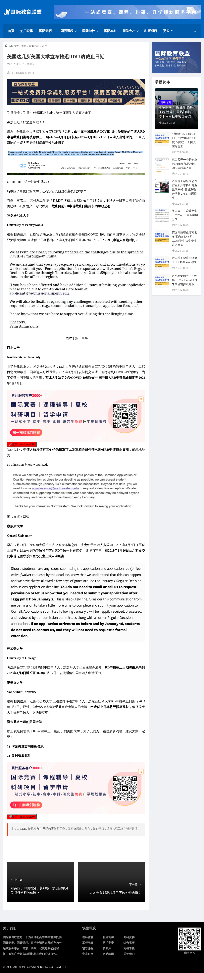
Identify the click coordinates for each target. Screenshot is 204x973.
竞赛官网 (87, 953)
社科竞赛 (108, 937)
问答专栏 (129, 948)
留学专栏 (129, 31)
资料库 (107, 948)
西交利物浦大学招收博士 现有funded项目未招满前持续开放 (184, 280)
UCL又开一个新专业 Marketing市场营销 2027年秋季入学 (184, 164)
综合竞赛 (129, 942)
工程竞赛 (87, 942)
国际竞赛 (45, 31)
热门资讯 (26, 31)
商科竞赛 (129, 937)
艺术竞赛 (108, 942)
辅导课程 (87, 948)
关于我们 (129, 953)
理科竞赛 (87, 937)
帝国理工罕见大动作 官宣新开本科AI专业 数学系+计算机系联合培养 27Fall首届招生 (184, 189)
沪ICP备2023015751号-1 (51, 966)
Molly (23, 828)
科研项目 (150, 31)
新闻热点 (34, 45)
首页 (11, 31)
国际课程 (67, 31)
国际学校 (88, 31)
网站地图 (108, 953)
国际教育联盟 (51, 828)
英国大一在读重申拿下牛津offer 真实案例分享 (185, 215)
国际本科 (110, 31)
